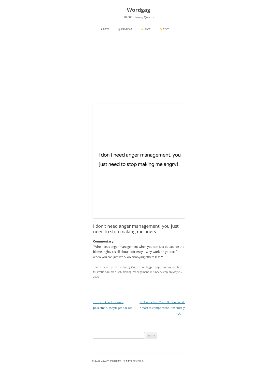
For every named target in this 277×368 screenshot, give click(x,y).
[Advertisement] (138, 71)
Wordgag (138, 9)
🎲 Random (125, 29)
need (158, 272)
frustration (99, 272)
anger (158, 267)
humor (111, 272)
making (126, 272)
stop (165, 272)
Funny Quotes (131, 267)
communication (172, 267)
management (141, 272)
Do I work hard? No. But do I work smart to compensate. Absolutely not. (162, 307)
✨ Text (164, 29)
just (119, 272)
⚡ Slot (145, 29)
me (152, 272)
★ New (104, 29)
